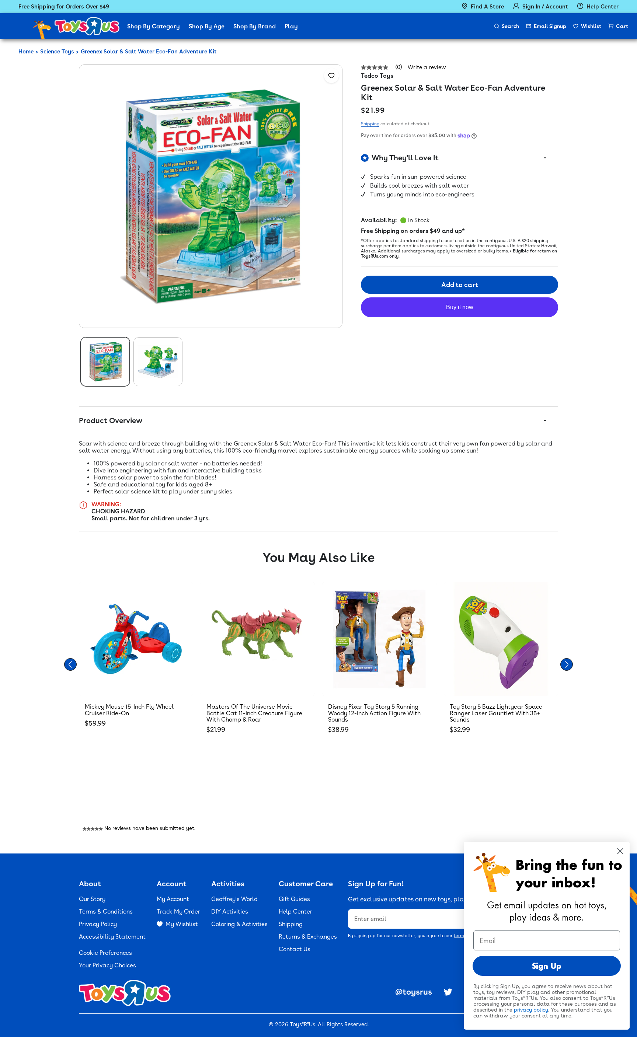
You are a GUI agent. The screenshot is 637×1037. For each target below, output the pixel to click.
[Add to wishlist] (331, 75)
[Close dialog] (620, 851)
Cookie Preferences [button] (105, 952)
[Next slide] (566, 664)
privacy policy (531, 1010)
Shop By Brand (254, 26)
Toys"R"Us (302, 1024)
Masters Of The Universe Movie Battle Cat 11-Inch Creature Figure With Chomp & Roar (254, 713)
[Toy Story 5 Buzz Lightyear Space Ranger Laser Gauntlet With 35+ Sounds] (501, 639)
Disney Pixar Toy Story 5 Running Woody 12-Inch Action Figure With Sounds (374, 713)
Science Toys (57, 51)
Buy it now (459, 307)
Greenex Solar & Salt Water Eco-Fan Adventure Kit (149, 51)
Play (291, 26)
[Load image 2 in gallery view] (157, 361)
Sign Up (546, 966)
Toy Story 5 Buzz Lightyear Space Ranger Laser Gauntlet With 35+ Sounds (496, 713)
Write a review (427, 67)
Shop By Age (206, 26)
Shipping (370, 123)
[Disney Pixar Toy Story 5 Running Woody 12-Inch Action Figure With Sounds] (379, 639)
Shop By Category (153, 26)
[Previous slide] (70, 664)
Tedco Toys (377, 75)
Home (26, 51)
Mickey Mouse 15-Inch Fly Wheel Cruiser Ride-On (129, 710)
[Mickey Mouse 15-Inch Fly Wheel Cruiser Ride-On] (136, 639)
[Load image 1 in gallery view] (105, 361)
